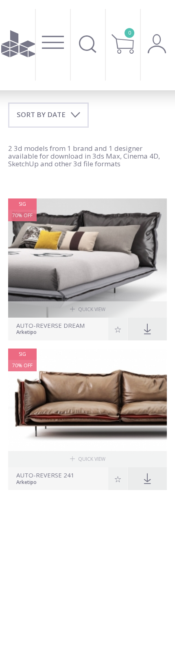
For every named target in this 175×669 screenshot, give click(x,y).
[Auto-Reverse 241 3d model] (87, 408)
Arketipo (26, 333)
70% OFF (22, 215)
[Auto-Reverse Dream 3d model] (87, 258)
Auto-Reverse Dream (50, 325)
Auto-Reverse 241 (45, 475)
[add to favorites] (118, 329)
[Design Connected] (19, 45)
